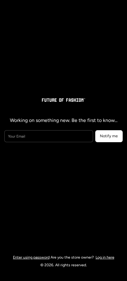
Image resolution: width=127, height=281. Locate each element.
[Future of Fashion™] (63, 99)
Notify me (109, 136)
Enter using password (31, 257)
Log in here (105, 257)
